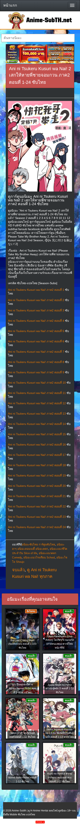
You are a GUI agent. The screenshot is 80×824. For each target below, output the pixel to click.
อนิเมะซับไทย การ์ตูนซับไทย (38, 544)
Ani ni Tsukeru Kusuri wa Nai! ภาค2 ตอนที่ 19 (37, 475)
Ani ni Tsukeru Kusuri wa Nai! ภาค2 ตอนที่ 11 (37, 393)
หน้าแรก (10, 5)
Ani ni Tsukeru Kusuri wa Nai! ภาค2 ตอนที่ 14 (37, 424)
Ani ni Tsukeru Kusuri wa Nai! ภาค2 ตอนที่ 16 (37, 444)
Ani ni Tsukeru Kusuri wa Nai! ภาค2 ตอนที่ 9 (36, 372)
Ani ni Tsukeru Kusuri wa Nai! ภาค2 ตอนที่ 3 (36, 310)
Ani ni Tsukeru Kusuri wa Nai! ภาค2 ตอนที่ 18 (37, 465)
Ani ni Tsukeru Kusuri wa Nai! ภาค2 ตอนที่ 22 (37, 506)
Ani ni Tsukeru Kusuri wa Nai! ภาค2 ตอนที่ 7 (36, 351)
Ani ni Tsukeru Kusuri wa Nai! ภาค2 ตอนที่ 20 (37, 485)
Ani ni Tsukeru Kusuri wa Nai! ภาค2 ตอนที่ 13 (37, 413)
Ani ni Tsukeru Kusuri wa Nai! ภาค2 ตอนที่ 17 (37, 454)
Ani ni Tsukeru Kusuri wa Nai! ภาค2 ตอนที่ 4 (36, 320)
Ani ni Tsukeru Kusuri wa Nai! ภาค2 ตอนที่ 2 (36, 300)
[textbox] (38, 38)
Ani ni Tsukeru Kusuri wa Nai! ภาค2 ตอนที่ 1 (36, 289)
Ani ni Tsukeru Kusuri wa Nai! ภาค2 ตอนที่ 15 (37, 434)
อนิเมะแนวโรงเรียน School (39, 557)
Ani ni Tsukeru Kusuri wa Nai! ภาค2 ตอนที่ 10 (37, 382)
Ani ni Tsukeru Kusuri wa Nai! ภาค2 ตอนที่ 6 (36, 341)
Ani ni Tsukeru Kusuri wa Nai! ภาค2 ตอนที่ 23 (37, 516)
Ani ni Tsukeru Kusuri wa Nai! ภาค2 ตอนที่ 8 (36, 362)
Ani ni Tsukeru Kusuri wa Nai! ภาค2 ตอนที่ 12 (37, 403)
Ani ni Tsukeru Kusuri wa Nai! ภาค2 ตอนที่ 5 (36, 331)
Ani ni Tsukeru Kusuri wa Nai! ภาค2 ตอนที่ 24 (37, 527)
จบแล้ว (18, 569)
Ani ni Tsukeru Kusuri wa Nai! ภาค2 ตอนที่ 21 (37, 496)
